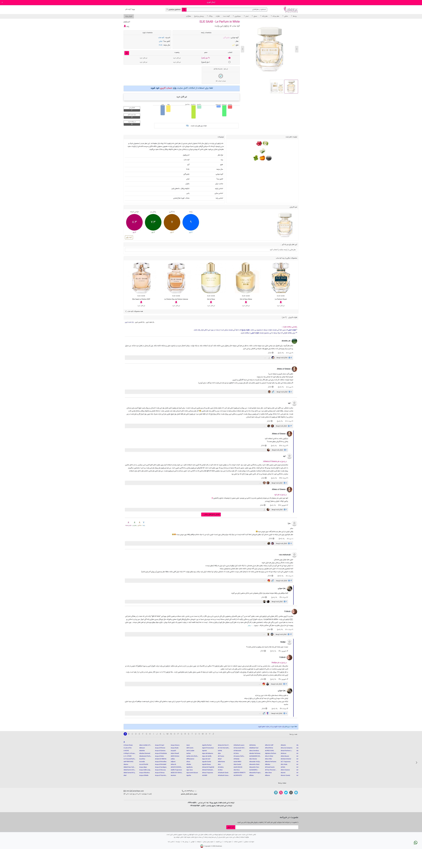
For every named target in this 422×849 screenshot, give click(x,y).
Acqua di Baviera (144, 773)
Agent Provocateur (208, 748)
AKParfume (221, 762)
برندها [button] (294, 16)
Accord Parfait (143, 764)
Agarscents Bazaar (192, 773)
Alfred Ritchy (269, 748)
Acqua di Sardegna (160, 767)
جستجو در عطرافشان (259, 9)
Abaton (126, 764)
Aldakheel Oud (253, 748)
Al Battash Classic (223, 773)
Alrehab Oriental (286, 759)
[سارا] (294, 523)
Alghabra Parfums (270, 753)
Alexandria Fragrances (255, 773)
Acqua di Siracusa (160, 770)
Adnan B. (173, 764)
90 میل (205, 58)
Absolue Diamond (144, 753)
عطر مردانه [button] (275, 16)
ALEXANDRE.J (253, 770)
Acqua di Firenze (160, 748)
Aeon (188, 745)
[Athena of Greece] (294, 369)
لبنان (160, 41)
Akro (219, 764)
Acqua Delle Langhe (145, 770)
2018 (160, 45)
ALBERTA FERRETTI (240, 773)
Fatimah (287, 611)
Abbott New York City (130, 767)
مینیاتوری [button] (237, 16)
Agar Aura (189, 770)
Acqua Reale (174, 748)
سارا (289, 523)
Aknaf (219, 759)
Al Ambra (221, 767)
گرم (233, 45)
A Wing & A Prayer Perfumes (130, 753)
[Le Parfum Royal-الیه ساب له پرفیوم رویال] (280, 277)
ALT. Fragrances (285, 762)
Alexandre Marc (254, 767)
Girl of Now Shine (246, 299)
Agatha (188, 775)
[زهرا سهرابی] (289, 588)
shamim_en (286, 341)
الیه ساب (161, 37)
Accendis (142, 762)
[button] (242, 49)
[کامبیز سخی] (267, 684)
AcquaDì (173, 750)
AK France (221, 756)
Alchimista (252, 745)
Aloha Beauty (285, 756)
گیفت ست (226, 16)
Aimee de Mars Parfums (224, 745)
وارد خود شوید (163, 88)
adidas (173, 759)
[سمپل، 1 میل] (229, 62)
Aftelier (188, 764)
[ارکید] (268, 426)
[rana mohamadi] (294, 555)
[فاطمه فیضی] (264, 601)
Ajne (219, 753)
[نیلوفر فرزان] (272, 426)
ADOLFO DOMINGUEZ (177, 767)
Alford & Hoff (269, 745)
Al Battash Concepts (224, 775)
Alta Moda (284, 764)
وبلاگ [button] (210, 16)
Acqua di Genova (160, 750)
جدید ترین (128, 322)
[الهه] (294, 403)
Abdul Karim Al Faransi (130, 770)
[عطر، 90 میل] (229, 58)
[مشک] (268, 158)
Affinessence (190, 759)
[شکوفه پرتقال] (265, 143)
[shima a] (272, 392)
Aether (188, 753)
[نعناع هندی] (256, 158)
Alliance (267, 775)
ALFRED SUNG (269, 750)
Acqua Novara (175, 745)
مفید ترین (148, 322)
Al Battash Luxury (239, 745)
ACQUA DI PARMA (160, 759)
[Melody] (267, 601)
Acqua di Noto (159, 756)
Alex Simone (253, 759)
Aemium (173, 775)
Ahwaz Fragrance (207, 773)
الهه (289, 403)
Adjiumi (173, 762)
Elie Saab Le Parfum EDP (141, 299)
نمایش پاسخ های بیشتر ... (211, 514)
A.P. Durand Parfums (130, 759)
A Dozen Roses (128, 745)
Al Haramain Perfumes (240, 748)
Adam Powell (175, 753)
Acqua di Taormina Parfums (161, 775)
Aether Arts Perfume (192, 756)
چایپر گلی (226, 37)
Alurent (283, 773)
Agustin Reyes (206, 764)
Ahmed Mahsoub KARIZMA (208, 770)
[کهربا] (262, 158)
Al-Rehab (236, 759)
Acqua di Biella (143, 775)
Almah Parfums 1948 (287, 750)
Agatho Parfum (207, 745)
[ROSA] (269, 392)
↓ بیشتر (250, 626)
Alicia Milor (268, 759)
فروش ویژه (128, 16)
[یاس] (262, 150)
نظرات (218, 16)
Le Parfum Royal (281, 299)
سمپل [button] (255, 16)
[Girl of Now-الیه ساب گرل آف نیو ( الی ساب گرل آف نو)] (210, 277)
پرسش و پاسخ (199, 16)
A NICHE (126, 750)
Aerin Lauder (190, 750)
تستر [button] (246, 16)
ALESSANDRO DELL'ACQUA (255, 756)
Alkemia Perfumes (270, 762)
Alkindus (267, 764)
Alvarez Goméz (285, 775)
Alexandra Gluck (254, 764)
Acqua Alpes (143, 767)
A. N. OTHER (127, 756)
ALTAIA (283, 767)
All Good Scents (270, 767)
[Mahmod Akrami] (269, 357)
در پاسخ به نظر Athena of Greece (275, 461)
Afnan (188, 762)
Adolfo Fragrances (176, 770)
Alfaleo (251, 775)
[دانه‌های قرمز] (259, 143)
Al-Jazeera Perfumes (240, 756)
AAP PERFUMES (128, 762)
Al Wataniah (237, 750)
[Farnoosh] (272, 543)
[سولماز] (272, 357)
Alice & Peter (269, 756)
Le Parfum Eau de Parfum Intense (176, 299)
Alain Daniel (237, 764)
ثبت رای (129, 237)
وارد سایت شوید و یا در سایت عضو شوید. (271, 726)
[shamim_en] (294, 341)
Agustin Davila (206, 762)
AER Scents (189, 748)
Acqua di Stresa (160, 773)
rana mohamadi (284, 555)
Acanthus (142, 759)
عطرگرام (188, 16)
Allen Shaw (268, 773)
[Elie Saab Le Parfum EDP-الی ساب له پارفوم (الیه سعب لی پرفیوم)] (141, 277)
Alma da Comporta (286, 748)
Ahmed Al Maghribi (208, 767)
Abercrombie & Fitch (145, 745)
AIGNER (204, 775)
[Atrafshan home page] (290, 9)
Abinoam (142, 748)
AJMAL (220, 750)
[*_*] (268, 450)
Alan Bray (237, 770)
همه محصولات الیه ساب (135, 311)
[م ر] (267, 713)
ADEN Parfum (175, 756)
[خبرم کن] (126, 53)
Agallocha (189, 767)
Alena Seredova (254, 750)
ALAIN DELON (238, 767)
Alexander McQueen (255, 762)
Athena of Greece (283, 369)
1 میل (205, 62)
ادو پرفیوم (127, 21)
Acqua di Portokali (160, 764)
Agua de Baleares (207, 753)
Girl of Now (211, 299)
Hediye (283, 642)
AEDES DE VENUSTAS (177, 773)
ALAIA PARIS (237, 762)
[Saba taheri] (268, 634)
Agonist (204, 750)
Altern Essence (285, 770)
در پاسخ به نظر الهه (280, 494)
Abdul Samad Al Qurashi (130, 773)
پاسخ (280, 352)
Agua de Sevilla (206, 756)
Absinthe (142, 750)
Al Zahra (236, 753)
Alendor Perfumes (254, 753)
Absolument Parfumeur (145, 756)
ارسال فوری (211, 2)
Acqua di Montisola (161, 753)
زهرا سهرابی (282, 588)
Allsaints (283, 745)
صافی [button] (286, 16)
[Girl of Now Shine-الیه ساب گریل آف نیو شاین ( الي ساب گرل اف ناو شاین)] (245, 277)
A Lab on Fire (128, 748)
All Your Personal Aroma (271, 770)
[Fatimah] (294, 611)
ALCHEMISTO (238, 775)
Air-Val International (224, 748)
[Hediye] (289, 642)
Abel (125, 775)
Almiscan (283, 753)
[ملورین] (268, 580)
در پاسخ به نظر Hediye (279, 662)
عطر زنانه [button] (265, 16)
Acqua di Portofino (160, 762)
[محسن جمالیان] (271, 634)
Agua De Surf (206, 759)
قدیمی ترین (139, 322)
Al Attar (220, 770)
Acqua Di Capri (159, 745)
